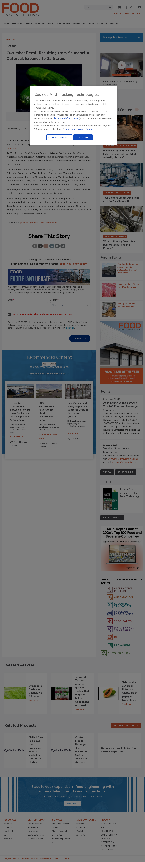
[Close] (113, 89)
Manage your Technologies (59, 137)
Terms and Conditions (66, 118)
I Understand (83, 137)
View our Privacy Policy (79, 129)
